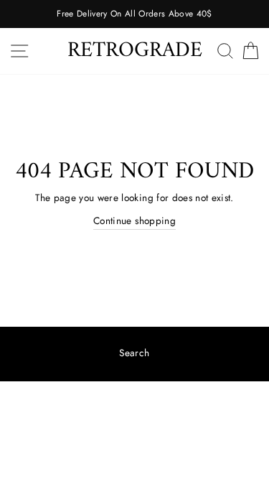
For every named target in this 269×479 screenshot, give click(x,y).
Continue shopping (134, 220)
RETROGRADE (134, 51)
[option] (134, 14)
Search (134, 352)
